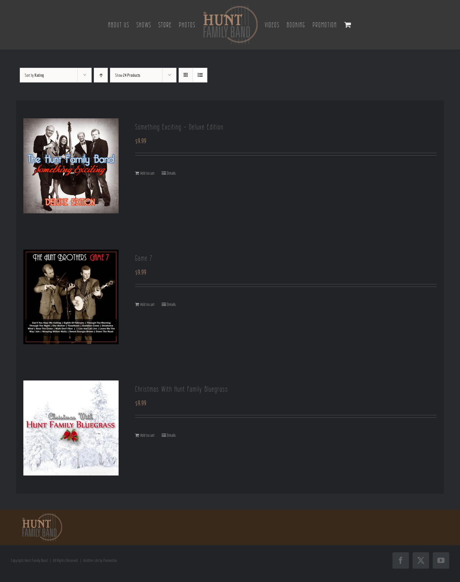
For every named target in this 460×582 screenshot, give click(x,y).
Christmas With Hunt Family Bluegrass (181, 388)
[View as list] (200, 75)
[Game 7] (71, 297)
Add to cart (147, 173)
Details (171, 173)
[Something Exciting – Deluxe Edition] (71, 165)
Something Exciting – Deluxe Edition (179, 126)
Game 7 (143, 258)
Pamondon (110, 560)
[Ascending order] (101, 75)
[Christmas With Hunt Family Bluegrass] (71, 427)
